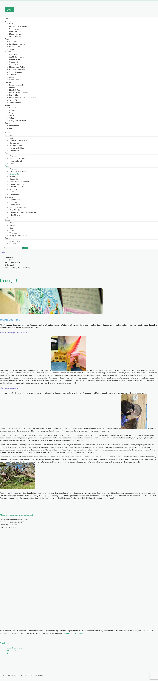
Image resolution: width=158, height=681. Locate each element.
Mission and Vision (16, 34)
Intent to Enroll (15, 47)
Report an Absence (12, 262)
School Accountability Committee (22, 98)
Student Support (16, 72)
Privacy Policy (10, 650)
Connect (8, 123)
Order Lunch (9, 265)
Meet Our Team (15, 31)
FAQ (11, 24)
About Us (8, 21)
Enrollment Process (17, 44)
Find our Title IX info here (75, 633)
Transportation (15, 103)
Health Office (14, 90)
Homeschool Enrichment (19, 67)
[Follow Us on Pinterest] (13, 661)
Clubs (11, 77)
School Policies (15, 36)
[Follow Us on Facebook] (2, 661)
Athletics (13, 75)
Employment (14, 126)
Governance (14, 29)
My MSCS (9, 260)
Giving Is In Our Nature (18, 120)
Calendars (9, 257)
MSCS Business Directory (19, 92)
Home (7, 19)
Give (11, 113)
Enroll (9, 9)
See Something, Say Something (17, 267)
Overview (13, 42)
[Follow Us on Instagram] (8, 661)
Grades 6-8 (13, 64)
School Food (14, 80)
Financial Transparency (18, 26)
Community (9, 82)
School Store (14, 100)
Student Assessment (17, 70)
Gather (12, 110)
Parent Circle (14, 95)
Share (11, 115)
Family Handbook (16, 85)
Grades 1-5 (13, 62)
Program (8, 52)
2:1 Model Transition (17, 57)
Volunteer (13, 118)
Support (8, 105)
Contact (12, 128)
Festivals (12, 87)
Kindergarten (14, 59)
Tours (11, 49)
